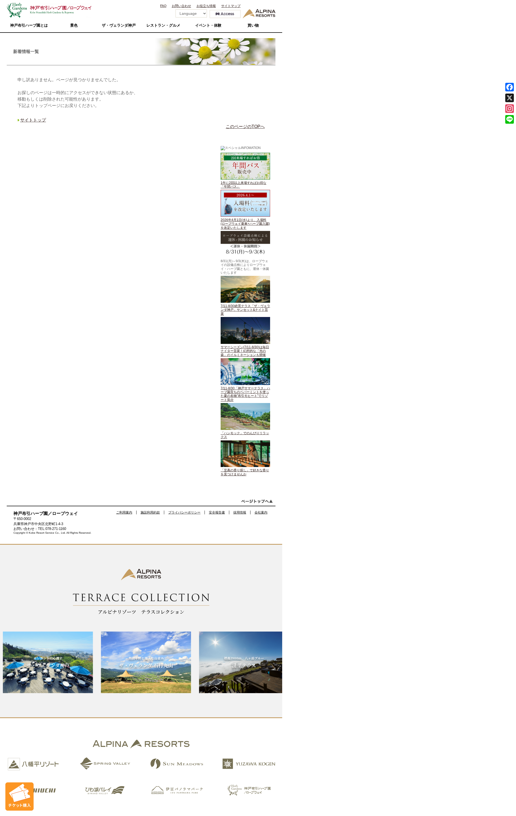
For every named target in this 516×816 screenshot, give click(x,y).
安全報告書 (217, 512)
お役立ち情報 (206, 6)
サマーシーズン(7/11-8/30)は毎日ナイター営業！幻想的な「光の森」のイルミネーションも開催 (245, 351)
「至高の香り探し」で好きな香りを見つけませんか (245, 472)
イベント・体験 (208, 25)
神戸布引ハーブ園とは (29, 25)
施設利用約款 (150, 512)
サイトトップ (33, 120)
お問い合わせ (181, 6)
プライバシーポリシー (184, 512)
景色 (74, 25)
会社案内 (261, 512)
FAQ (163, 6)
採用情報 (239, 512)
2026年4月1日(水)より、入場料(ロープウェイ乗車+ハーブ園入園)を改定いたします (245, 224)
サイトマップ (231, 6)
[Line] (509, 119)
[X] (509, 97)
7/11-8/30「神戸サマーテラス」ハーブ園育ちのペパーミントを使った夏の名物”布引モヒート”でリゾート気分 (245, 394)
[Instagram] (509, 108)
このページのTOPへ (245, 126)
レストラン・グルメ (163, 25)
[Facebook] (509, 87)
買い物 (253, 25)
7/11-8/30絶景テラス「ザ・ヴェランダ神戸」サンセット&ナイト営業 (245, 310)
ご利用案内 (124, 512)
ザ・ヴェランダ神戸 (119, 25)
